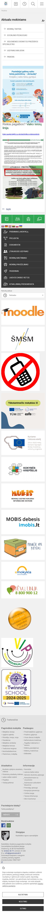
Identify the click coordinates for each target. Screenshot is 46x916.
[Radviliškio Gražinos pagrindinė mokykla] (5, 3)
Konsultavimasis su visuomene (31, 779)
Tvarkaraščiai (12, 720)
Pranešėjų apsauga (31, 788)
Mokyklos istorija (8, 732)
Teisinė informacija (31, 796)
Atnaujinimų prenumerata (21, 284)
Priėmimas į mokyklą (18, 232)
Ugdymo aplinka (8, 735)
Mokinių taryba (14, 29)
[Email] (9, 825)
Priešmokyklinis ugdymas (33, 732)
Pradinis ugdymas (30, 735)
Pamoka (10, 57)
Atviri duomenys (30, 799)
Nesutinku (23, 902)
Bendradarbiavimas (9, 751)
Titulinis (4, 11)
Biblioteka (27, 753)
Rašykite (6, 815)
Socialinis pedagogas (17, 35)
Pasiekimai (14, 271)
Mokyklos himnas (9, 746)
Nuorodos (27, 769)
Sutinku (23, 909)
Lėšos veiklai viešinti (10, 777)
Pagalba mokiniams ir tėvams (31, 744)
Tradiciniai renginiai (9, 748)
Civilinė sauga (29, 793)
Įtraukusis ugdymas (18, 251)
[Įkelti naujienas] (16, 4)
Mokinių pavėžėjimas (18, 265)
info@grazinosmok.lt (13, 853)
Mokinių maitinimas (18, 258)
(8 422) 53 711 (9, 851)
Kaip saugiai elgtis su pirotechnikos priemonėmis (21, 134)
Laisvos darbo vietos (19, 278)
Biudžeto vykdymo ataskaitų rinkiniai (12, 770)
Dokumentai (14, 245)
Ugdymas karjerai (15, 51)
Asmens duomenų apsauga (34, 775)
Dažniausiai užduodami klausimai (32, 784)
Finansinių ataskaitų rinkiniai (13, 774)
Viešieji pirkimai (8, 783)
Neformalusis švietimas (32, 740)
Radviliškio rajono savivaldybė (27, 836)
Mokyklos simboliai (9, 743)
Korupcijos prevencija (31, 790)
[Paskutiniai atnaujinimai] (24, 4)
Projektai (14, 238)
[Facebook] (3, 825)
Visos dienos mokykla (32, 737)
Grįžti (8, 209)
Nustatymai (23, 895)
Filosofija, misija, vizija (10, 737)
